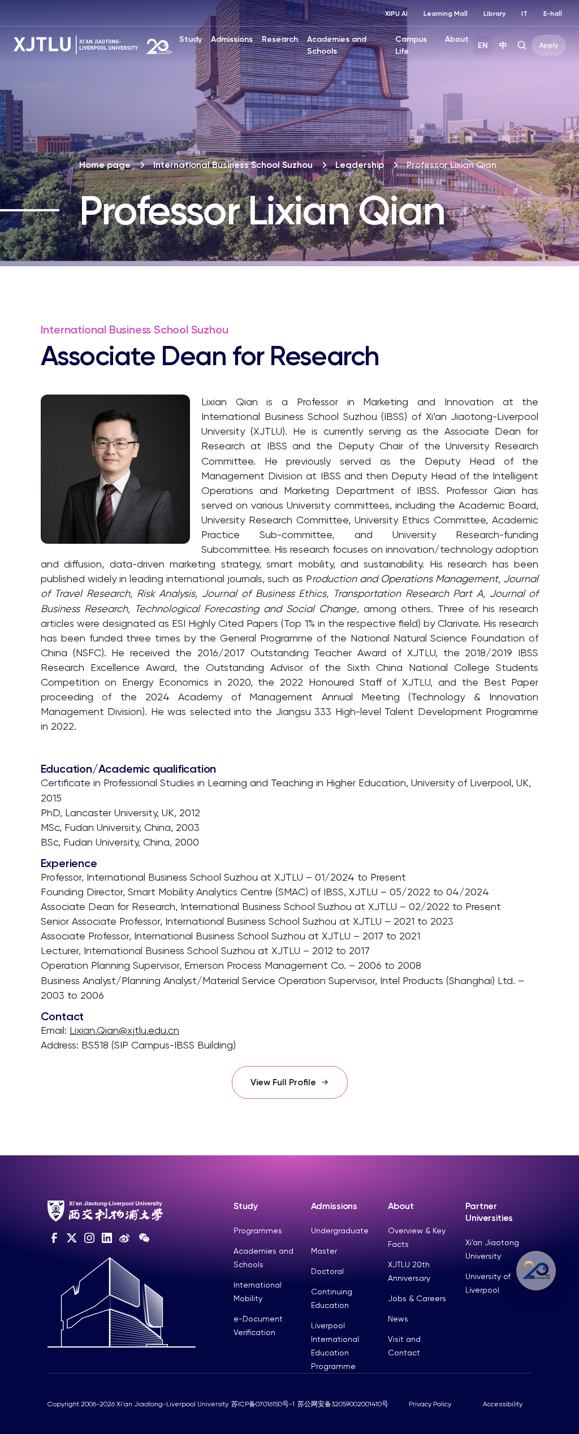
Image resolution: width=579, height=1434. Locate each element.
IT (524, 14)
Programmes (258, 1230)
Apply (548, 45)
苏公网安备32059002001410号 (342, 1404)
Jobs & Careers (417, 1298)
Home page (105, 164)
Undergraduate (340, 1230)
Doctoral (327, 1271)
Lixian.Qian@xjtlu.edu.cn (124, 1030)
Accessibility (502, 1404)
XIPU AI (396, 14)
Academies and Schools (336, 45)
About (457, 39)
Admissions (232, 39)
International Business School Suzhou (233, 164)
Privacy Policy (430, 1404)
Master (324, 1250)
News (398, 1318)
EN (483, 45)
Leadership (359, 164)
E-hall (552, 14)
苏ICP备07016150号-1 (263, 1404)
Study (190, 39)
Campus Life (411, 45)
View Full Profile (283, 1082)
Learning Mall (446, 14)
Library (494, 14)
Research (280, 39)
